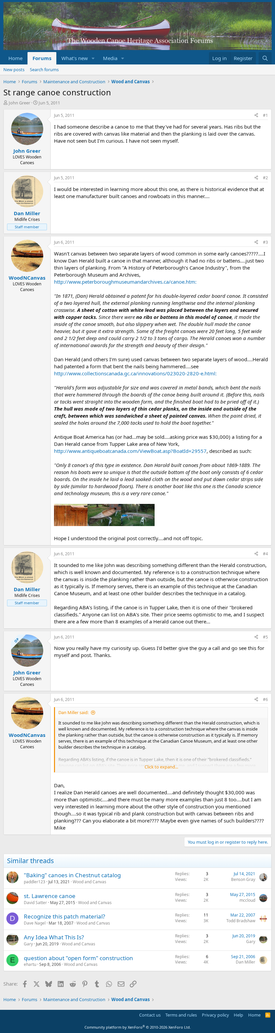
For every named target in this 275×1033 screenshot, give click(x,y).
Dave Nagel (35, 923)
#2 (265, 178)
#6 (265, 699)
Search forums (44, 69)
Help (238, 1015)
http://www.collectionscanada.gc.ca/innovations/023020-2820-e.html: (135, 373)
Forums (42, 58)
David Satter (35, 902)
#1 (265, 115)
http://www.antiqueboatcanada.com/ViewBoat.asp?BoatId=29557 (130, 451)
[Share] (256, 116)
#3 (265, 242)
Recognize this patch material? (64, 916)
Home (15, 58)
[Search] (265, 58)
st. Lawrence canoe (49, 896)
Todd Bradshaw (240, 921)
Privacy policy (215, 1015)
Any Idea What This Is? (54, 937)
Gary (28, 944)
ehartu (30, 964)
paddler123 (34, 882)
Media (110, 58)
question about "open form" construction (78, 958)
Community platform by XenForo (138, 1027)
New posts (13, 69)
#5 (265, 637)
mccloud (247, 900)
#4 (265, 554)
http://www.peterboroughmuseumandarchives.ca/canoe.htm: (125, 281)
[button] (93, 58)
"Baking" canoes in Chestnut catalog (72, 875)
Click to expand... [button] (161, 767)
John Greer (19, 103)
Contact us (150, 1015)
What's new (74, 58)
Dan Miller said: (73, 712)
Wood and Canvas (89, 882)
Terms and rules (181, 1015)
